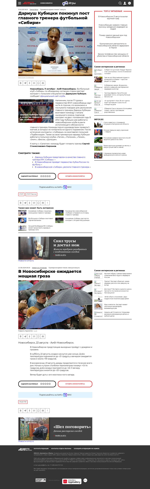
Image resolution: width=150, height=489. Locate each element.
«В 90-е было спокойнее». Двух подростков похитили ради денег (116, 298)
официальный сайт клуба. (52, 96)
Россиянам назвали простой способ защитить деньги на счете (117, 138)
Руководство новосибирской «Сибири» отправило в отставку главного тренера (77, 213)
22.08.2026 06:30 (24, 268)
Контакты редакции (41, 448)
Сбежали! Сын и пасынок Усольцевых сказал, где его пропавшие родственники (118, 110)
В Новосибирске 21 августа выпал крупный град (113, 18)
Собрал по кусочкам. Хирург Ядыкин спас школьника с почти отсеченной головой (117, 71)
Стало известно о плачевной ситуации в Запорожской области (116, 123)
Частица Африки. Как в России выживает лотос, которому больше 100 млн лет (117, 95)
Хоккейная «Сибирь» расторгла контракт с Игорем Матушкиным (77, 219)
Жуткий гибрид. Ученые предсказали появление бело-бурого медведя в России (118, 275)
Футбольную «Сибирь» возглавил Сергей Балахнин (40, 219)
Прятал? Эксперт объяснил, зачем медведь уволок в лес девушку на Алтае (116, 283)
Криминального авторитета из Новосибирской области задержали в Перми (113, 46)
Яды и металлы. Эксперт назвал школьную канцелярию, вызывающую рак (115, 306)
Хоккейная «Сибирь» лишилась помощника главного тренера (39, 212)
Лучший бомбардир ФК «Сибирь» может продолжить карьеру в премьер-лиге (40, 228)
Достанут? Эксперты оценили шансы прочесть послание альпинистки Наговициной (117, 291)
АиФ (35, 331)
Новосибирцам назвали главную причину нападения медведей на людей (113, 27)
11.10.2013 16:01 (23, 9)
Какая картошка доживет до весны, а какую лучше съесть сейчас (117, 146)
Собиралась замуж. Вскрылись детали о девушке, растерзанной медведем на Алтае (116, 87)
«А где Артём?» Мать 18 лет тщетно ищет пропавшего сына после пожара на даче (117, 102)
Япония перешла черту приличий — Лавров (116, 131)
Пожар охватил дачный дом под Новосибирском (113, 36)
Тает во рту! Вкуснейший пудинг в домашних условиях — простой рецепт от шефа (116, 79)
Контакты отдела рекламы (61, 448)
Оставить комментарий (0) (75, 176)
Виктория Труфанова (26, 77)
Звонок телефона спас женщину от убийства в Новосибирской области (113, 55)
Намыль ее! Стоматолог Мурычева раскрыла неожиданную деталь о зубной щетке (116, 314)
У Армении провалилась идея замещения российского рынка (115, 154)
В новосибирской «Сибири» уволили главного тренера (62, 167)
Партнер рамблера (54, 480)
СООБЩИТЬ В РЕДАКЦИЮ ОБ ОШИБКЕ (86, 448)
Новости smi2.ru (26, 261)
